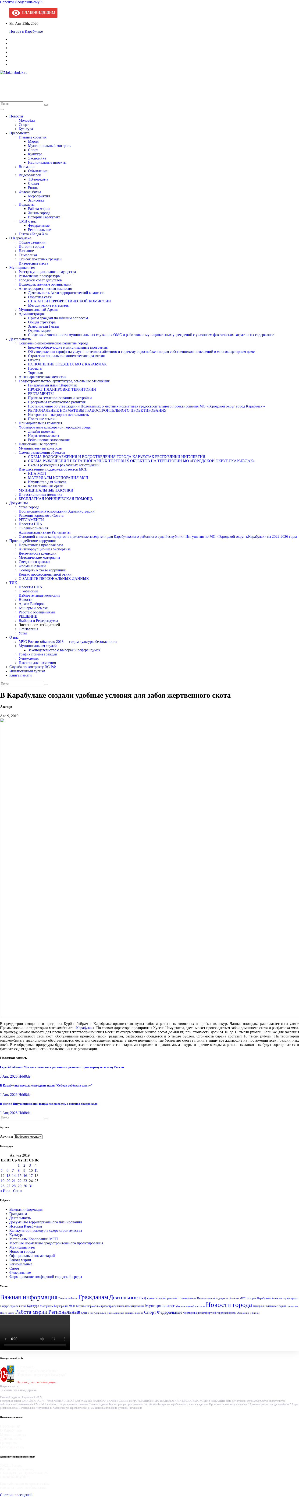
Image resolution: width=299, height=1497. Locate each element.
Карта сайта (9, 1386)
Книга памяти (20, 675)
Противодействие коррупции (32, 541)
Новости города (22, 1251)
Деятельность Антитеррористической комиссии (66, 293)
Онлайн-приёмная (33, 528)
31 (31, 1186)
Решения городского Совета (41, 515)
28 (14, 1186)
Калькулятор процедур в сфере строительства (45, 1230)
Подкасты (27, 204)
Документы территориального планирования (45, 1222)
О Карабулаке (20, 238)
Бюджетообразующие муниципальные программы (68, 347)
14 (14, 1176)
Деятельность (20, 339)
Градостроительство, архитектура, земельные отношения (64, 381)
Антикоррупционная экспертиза (45, 549)
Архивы (6, 1136)
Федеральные (39, 225)
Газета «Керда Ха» (33, 234)
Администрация (32, 314)
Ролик (33, 188)
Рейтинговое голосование (49, 440)
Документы (18, 503)
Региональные (39, 230)
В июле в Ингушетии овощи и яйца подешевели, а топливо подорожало (49, 1103)
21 (14, 1181)
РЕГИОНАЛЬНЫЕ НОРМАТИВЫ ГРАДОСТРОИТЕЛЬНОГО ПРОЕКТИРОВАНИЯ (97, 410)
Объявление (37, 171)
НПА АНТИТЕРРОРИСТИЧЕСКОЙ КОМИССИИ (69, 301)
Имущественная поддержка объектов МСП (53, 469)
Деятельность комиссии (38, 553)
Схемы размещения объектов (42, 452)
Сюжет (33, 183)
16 (25, 1176)
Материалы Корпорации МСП (33, 1239)
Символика (28, 255)
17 (31, 1176)
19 (2, 1181)
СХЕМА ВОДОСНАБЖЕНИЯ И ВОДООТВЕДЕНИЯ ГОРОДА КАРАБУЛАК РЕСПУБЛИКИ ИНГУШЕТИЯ (116, 457)
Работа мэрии (39, 209)
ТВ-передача (38, 179)
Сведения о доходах (34, 562)
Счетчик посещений (16, 1495)
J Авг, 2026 (9, 1076)
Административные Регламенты (45, 532)
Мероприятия (39, 196)
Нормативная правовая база (41, 545)
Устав (23, 633)
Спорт (24, 125)
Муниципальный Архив (38, 309)
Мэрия (33, 141)
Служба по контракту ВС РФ (32, 667)
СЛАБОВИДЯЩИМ (37, 12)
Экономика (37, 158)
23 (25, 1181)
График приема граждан (38, 654)
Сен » (17, 1191)
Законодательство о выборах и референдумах (64, 650)
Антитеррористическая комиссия (45, 288)
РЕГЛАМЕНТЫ (41, 394)
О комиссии (28, 591)
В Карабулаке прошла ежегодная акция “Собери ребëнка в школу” (46, 1085)
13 (8, 1176)
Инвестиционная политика (40, 494)
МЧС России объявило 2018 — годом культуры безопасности (68, 642)
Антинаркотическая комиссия (42, 377)
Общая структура (42, 322)
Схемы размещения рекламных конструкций (64, 465)
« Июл (5, 1191)
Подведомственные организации (45, 284)
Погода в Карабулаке (26, 31)
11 (36, 1170)
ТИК (13, 583)
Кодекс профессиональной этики (45, 574)
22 (19, 1181)
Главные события (32, 137)
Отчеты (34, 360)
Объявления (28, 629)
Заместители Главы (43, 326)
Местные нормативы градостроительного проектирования (56, 1243)
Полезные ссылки (42, 419)
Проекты (35, 368)
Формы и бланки (32, 566)
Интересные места (33, 263)
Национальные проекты (47, 162)
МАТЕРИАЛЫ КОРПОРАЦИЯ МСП (58, 478)
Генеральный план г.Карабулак (52, 385)
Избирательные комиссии (39, 595)
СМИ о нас (27, 221)
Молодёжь (27, 120)
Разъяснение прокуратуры (40, 276)
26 (2, 1186)
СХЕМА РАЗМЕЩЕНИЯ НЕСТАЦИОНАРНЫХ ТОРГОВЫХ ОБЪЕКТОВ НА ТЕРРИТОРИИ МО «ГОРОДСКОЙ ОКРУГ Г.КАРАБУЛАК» (141, 461)
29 (19, 1186)
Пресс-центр (19, 133)
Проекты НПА (30, 524)
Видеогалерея (30, 175)
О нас (13, 637)
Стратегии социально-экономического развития (66, 356)
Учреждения (29, 658)
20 (8, 1181)
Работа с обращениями (37, 612)
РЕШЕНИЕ (28, 616)
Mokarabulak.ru (16, 84)
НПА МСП (37, 473)
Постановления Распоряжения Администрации (57, 511)
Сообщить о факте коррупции (42, 570)
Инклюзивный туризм (27, 671)
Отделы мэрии (39, 331)
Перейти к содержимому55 (21, 2)
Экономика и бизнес (248, 1313)
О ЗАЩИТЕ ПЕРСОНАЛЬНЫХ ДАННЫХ (54, 578)
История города (31, 246)
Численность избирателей (39, 625)
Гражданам (18, 1214)
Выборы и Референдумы (38, 621)
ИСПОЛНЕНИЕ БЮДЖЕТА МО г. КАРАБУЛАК (67, 364)
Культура (26, 129)
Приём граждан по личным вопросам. (58, 318)
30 (25, 1186)
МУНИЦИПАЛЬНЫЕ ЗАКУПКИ (46, 490)
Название (26, 251)
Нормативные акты (43, 436)
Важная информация (26, 1209)
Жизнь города (39, 213)
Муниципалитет (22, 267)
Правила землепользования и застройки (60, 398)
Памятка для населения (37, 663)
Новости (16, 116)
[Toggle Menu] (2, 109)
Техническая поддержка (18, 1390)
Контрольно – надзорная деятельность (58, 415)
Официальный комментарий (32, 1256)
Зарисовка (36, 200)
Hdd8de (24, 1076)
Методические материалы (48, 305)
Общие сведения (32, 242)
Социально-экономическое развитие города (53, 343)
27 (8, 1186)
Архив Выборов (32, 604)
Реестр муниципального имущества (47, 272)
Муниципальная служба (38, 646)
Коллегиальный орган (45, 486)
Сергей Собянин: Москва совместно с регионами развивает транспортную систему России (62, 1067)
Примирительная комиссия (40, 423)
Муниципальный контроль (49, 146)
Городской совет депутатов (40, 280)
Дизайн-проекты (41, 431)
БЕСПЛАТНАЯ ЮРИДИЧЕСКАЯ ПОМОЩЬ (56, 499)
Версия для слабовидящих (37, 1382)
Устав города (29, 507)
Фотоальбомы (30, 192)
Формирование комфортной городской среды (55, 427)
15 (19, 1176)
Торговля (35, 373)
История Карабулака (44, 217)
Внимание (27, 167)
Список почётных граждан (40, 259)
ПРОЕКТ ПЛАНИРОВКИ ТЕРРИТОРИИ (62, 389)
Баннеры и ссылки (33, 608)
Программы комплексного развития (56, 402)
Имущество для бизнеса (47, 482)
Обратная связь (40, 297)
